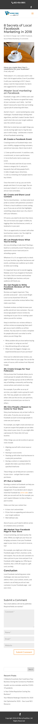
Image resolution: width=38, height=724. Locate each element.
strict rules (24, 493)
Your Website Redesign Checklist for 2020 (18, 698)
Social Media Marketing (11, 38)
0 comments (24, 38)
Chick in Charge (11, 36)
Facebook (29, 36)
